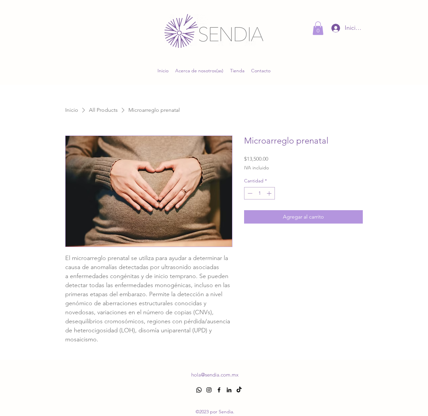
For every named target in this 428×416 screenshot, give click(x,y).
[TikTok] (239, 390)
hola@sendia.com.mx (214, 374)
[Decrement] (249, 193)
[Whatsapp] (199, 390)
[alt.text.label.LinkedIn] (229, 390)
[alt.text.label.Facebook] (219, 390)
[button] (318, 28)
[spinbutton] (259, 193)
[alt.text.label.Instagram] (209, 390)
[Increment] (269, 193)
